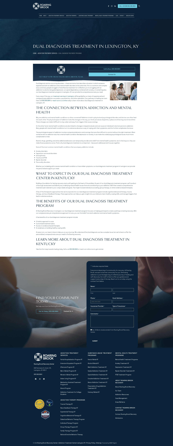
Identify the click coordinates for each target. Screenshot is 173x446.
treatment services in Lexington (63, 96)
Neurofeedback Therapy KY (69, 408)
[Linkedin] (44, 379)
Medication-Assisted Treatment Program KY (70, 383)
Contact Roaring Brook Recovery (126, 414)
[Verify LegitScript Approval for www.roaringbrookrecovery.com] (49, 406)
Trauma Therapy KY (66, 404)
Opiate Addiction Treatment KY (97, 371)
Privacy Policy (91, 443)
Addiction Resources (122, 394)
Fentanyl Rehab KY (94, 392)
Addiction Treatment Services (47, 53)
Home (34, 53)
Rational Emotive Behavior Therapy (71, 434)
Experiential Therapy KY (67, 412)
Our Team (118, 390)
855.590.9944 (46, 100)
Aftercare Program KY (67, 367)
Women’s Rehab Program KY (69, 375)
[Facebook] (108, 6)
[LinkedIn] (115, 6)
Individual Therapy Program (69, 423)
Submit (95, 341)
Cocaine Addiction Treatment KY (98, 378)
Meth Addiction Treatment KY (97, 367)
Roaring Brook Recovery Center (47, 443)
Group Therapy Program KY (69, 427)
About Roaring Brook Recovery (125, 387)
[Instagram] (111, 6)
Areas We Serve (120, 402)
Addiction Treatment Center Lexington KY (72, 443)
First (92, 293)
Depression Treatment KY (123, 367)
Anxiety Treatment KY (122, 363)
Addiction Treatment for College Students (70, 393)
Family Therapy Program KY (69, 431)
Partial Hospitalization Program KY (71, 359)
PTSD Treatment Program (123, 375)
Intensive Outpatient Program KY (71, 363)
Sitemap (99, 443)
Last (114, 293)
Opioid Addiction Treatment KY (97, 375)
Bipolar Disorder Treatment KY (125, 371)
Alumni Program (65, 388)
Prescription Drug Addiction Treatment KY (97, 387)
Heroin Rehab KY (93, 359)
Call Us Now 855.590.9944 (127, 6)
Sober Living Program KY (68, 378)
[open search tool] (139, 6)
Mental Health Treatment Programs (126, 359)
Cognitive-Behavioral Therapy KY (70, 415)
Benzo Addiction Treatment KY (97, 382)
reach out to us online (60, 100)
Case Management (121, 398)
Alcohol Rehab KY (93, 363)
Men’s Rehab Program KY (68, 371)
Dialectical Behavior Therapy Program (72, 419)
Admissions (119, 418)
